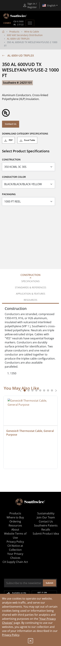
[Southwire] (15, 16)
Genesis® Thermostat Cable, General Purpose (30, 432)
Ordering (15, 521)
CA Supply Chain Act (15, 562)
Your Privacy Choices (15, 556)
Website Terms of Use (15, 535)
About (15, 529)
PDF (10, 140)
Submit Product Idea (46, 533)
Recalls (45, 529)
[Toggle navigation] (30, 23)
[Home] (3, 31)
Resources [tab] (30, 299)
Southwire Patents (46, 525)
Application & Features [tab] (30, 293)
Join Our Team (46, 517)
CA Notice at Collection (15, 548)
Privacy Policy (10, 635)
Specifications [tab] (30, 281)
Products (14, 31)
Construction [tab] (30, 275)
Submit (49, 582)
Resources (15, 525)
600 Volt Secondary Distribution (25, 35)
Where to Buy (15, 517)
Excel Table (29, 140)
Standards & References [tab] (30, 287)
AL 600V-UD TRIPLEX (18, 38)
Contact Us (10, 123)
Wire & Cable (31, 31)
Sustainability (45, 513)
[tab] (25, 390)
